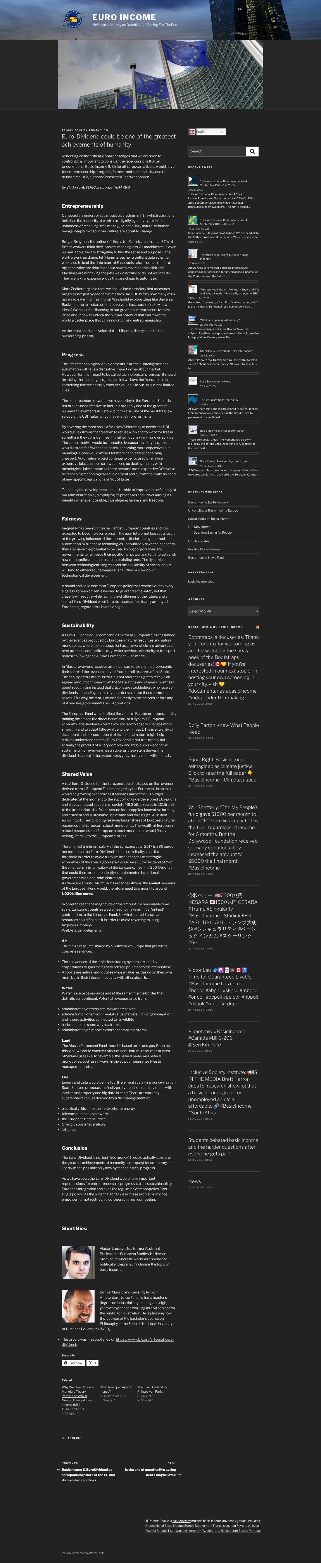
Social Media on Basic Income (209, 518)
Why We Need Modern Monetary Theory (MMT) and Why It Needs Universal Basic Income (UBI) (78, 1395)
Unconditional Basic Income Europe (213, 510)
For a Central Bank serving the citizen (223, 461)
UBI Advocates (198, 541)
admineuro (98, 130)
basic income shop (201, 581)
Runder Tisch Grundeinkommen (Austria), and (189, 1530)
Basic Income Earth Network (208, 502)
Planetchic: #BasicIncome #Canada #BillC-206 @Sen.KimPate (216, 1038)
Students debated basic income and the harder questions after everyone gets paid (223, 1147)
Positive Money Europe (204, 549)
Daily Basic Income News (215, 381)
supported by (182, 1521)
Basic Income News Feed (206, 557)
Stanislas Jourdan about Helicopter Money (226, 351)
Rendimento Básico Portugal (241, 1530)
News (194, 1181)
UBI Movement (199, 527)
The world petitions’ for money (219, 399)
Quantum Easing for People (212, 532)
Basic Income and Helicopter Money (222, 430)
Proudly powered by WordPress (82, 1553)
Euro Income (124, 17)
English (75, 1438)
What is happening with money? (220, 320)
